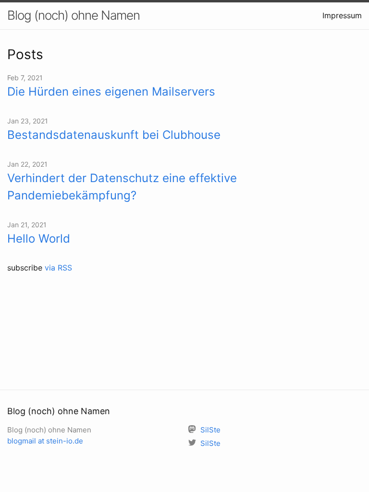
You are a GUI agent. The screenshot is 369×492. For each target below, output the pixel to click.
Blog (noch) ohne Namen (73, 15)
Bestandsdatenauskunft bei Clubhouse (114, 135)
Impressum (342, 15)
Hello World (38, 239)
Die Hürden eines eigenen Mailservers (111, 91)
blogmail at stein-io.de (45, 440)
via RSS (58, 267)
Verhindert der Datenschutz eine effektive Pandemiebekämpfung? (122, 186)
